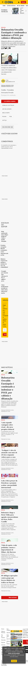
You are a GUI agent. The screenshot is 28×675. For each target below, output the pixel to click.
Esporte (3, 642)
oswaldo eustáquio (8, 105)
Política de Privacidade (14, 653)
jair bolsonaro (7, 109)
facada (4, 116)
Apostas (9, 632)
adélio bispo (6, 112)
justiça (4, 120)
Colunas (3, 644)
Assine (23, 2)
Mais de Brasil (12, 597)
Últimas (4, 10)
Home (4, 5)
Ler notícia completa (9, 101)
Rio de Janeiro (20, 5)
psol (10, 116)
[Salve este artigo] (8, 48)
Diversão (3, 640)
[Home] (9, 3)
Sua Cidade (8, 629)
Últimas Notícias (11, 5)
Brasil (3, 27)
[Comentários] (10, 48)
